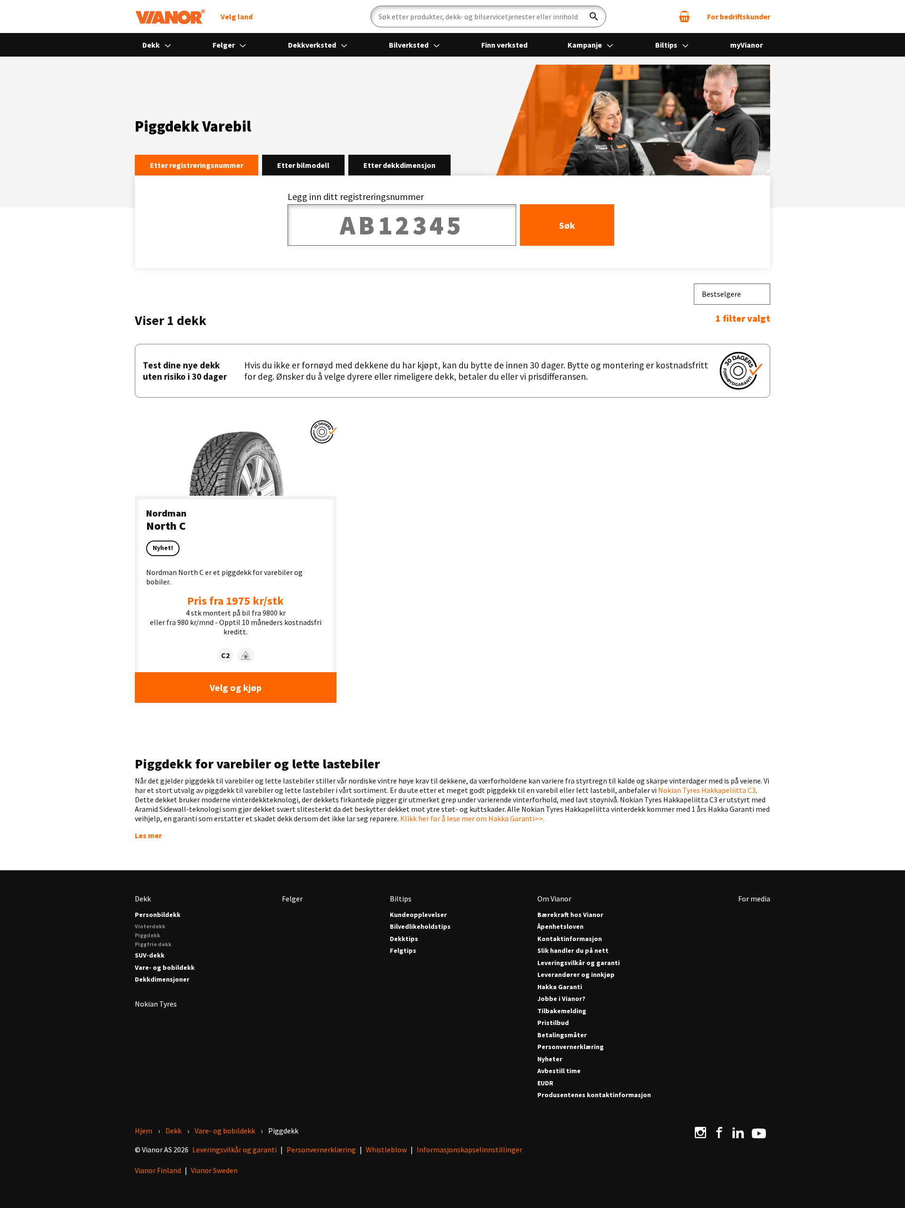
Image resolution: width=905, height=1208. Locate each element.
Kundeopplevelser (418, 915)
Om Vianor (554, 898)
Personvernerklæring (570, 1047)
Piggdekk (147, 935)
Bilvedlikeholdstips (420, 927)
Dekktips (404, 939)
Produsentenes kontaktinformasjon (594, 1095)
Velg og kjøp (236, 687)
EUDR (545, 1083)
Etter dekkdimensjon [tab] (399, 165)
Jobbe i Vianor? (561, 999)
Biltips (667, 45)
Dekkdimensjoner (162, 979)
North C (166, 525)
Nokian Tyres (156, 1003)
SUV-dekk (150, 955)
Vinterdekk (150, 926)
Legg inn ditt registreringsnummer (356, 196)
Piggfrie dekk (153, 944)
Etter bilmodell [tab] (303, 165)
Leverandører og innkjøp (576, 975)
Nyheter (549, 1059)
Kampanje (585, 45)
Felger (224, 45)
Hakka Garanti (559, 987)
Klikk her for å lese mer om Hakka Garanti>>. (472, 818)
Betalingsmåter (562, 1035)
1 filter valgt (743, 318)
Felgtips (403, 951)
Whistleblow (386, 1149)
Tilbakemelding (561, 1011)
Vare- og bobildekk (165, 968)
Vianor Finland (158, 1170)
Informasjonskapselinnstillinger (469, 1149)
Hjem (143, 1130)
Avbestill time (559, 1071)
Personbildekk (158, 915)
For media (754, 898)
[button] (324, 431)
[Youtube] (758, 1132)
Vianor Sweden (214, 1170)
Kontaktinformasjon (569, 939)
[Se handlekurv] (684, 16)
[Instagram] (700, 1132)
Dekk (151, 45)
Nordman (166, 513)
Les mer (148, 835)
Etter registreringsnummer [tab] (196, 165)
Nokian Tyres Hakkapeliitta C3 (707, 790)
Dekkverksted (312, 45)
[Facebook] (719, 1132)
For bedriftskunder (738, 16)
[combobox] (732, 294)
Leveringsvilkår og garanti (578, 963)
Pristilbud (553, 1023)
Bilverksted (409, 45)
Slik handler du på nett (573, 951)
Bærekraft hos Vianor (570, 915)
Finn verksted (504, 45)
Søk (567, 225)
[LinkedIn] (738, 1132)
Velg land (237, 16)
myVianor (746, 45)
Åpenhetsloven (560, 927)
